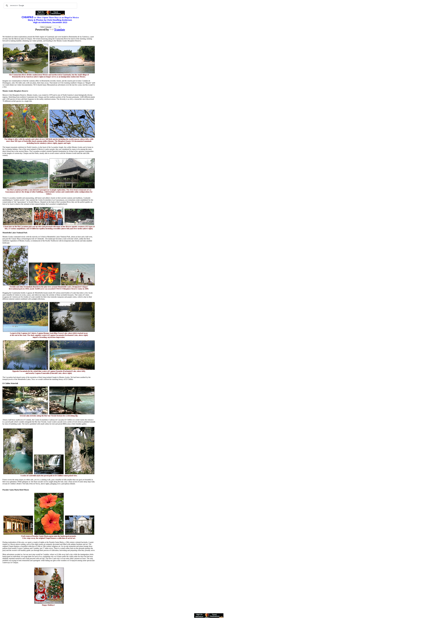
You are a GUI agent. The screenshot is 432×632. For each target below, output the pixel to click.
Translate (59, 29)
